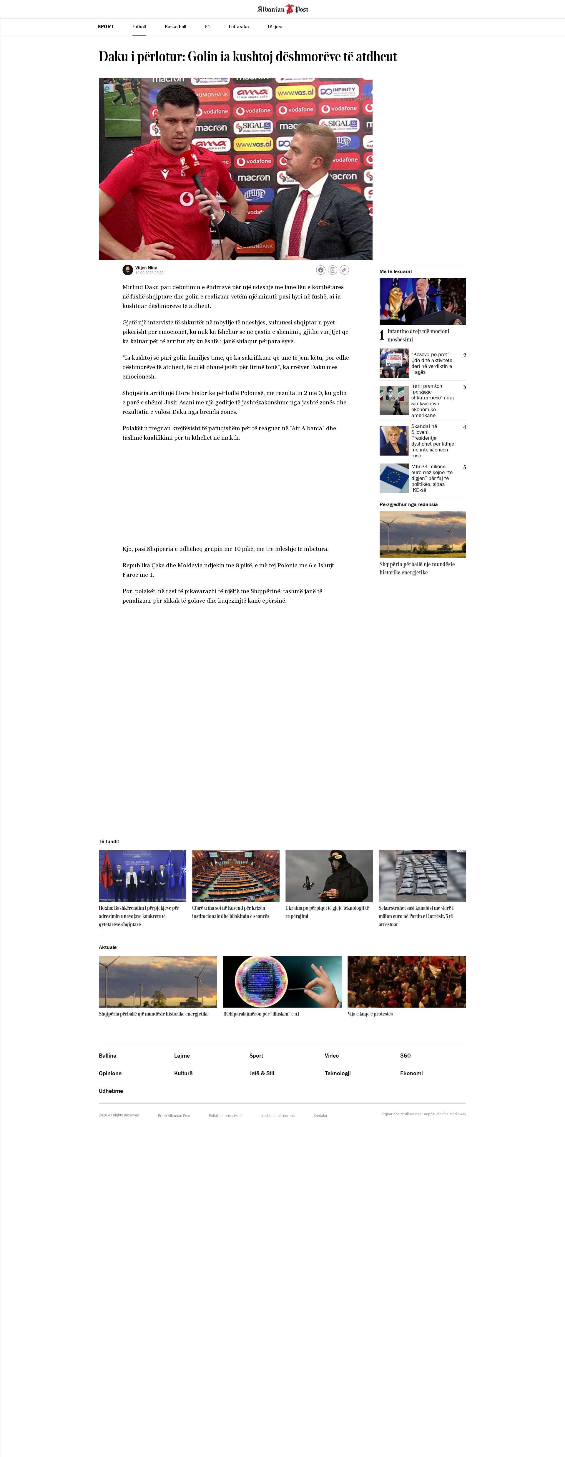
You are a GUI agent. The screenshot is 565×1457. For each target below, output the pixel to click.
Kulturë (183, 1073)
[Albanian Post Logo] (283, 8)
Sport (106, 26)
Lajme (182, 1055)
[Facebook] (320, 270)
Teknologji (338, 1073)
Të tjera (274, 26)
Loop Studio (431, 1114)
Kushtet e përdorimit (278, 1115)
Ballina (108, 1055)
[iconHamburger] (15, 8)
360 (405, 1055)
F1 (207, 26)
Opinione (110, 1073)
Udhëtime (111, 1091)
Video (332, 1055)
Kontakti (320, 1115)
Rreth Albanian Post (174, 1115)
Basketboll (175, 26)
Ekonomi (411, 1073)
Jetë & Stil (262, 1073)
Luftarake (239, 26)
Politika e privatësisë (225, 1115)
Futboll (139, 26)
